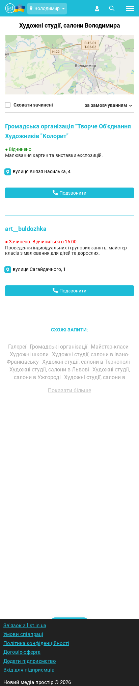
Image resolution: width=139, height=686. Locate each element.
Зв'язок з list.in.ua (24, 625)
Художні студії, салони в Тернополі (86, 362)
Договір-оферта (21, 652)
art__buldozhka (26, 228)
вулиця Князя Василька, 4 (42, 171)
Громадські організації (59, 347)
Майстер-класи (110, 347)
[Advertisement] (69, 497)
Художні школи (30, 354)
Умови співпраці (23, 634)
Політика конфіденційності (36, 643)
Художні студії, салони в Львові (49, 369)
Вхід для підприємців (29, 670)
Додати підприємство (29, 661)
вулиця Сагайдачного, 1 (39, 269)
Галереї (18, 347)
